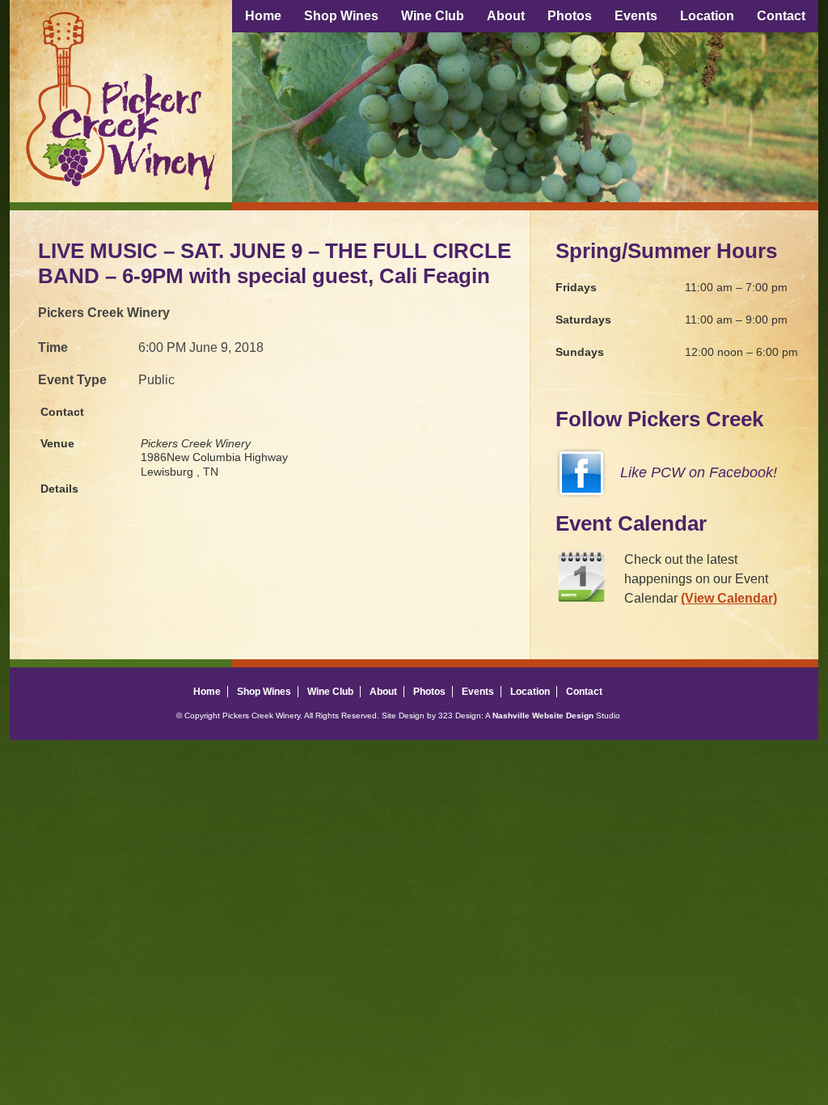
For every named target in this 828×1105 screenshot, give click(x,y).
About (506, 16)
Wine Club (432, 16)
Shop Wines (341, 16)
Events (636, 16)
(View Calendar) (729, 598)
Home (263, 16)
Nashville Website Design (543, 715)
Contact (781, 16)
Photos (569, 16)
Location (707, 16)
